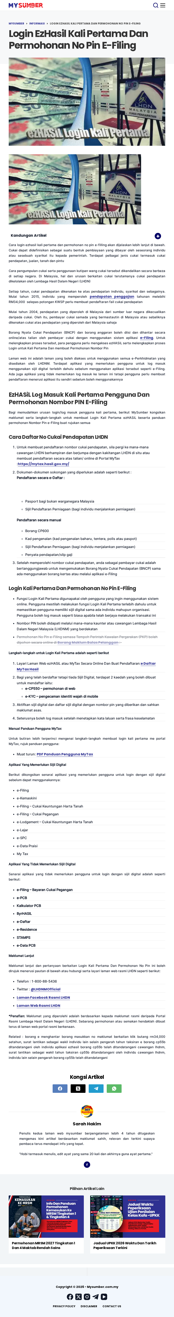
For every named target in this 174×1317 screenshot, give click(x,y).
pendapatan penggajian (112, 296)
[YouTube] (104, 1297)
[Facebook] (60, 1088)
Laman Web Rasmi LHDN (38, 1005)
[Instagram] (87, 1297)
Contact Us (111, 1306)
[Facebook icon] (87, 1164)
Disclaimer (89, 1306)
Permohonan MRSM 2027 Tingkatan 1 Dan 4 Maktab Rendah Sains (43, 1245)
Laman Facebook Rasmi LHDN (43, 997)
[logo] (26, 5)
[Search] (155, 5)
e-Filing (146, 338)
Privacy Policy (64, 1306)
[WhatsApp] (114, 1088)
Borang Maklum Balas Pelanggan (88, 642)
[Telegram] (96, 1088)
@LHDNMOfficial (45, 989)
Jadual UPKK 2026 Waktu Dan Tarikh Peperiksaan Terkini (124, 1245)
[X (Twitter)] (78, 1088)
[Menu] (162, 5)
